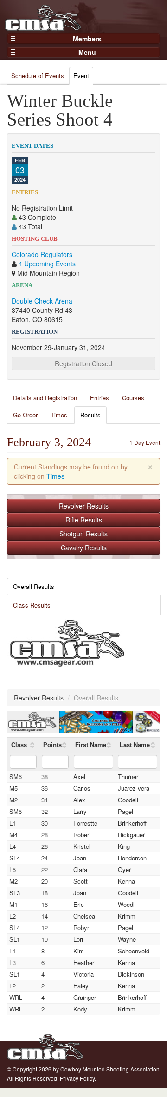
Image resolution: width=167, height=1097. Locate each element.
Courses (133, 397)
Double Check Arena (42, 300)
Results (90, 414)
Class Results (32, 605)
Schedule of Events (37, 75)
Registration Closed (83, 363)
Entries (99, 397)
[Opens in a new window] (67, 642)
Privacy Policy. (78, 1078)
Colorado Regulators (42, 254)
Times (59, 414)
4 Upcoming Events (47, 263)
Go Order (25, 414)
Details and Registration (45, 397)
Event (81, 75)
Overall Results (33, 586)
